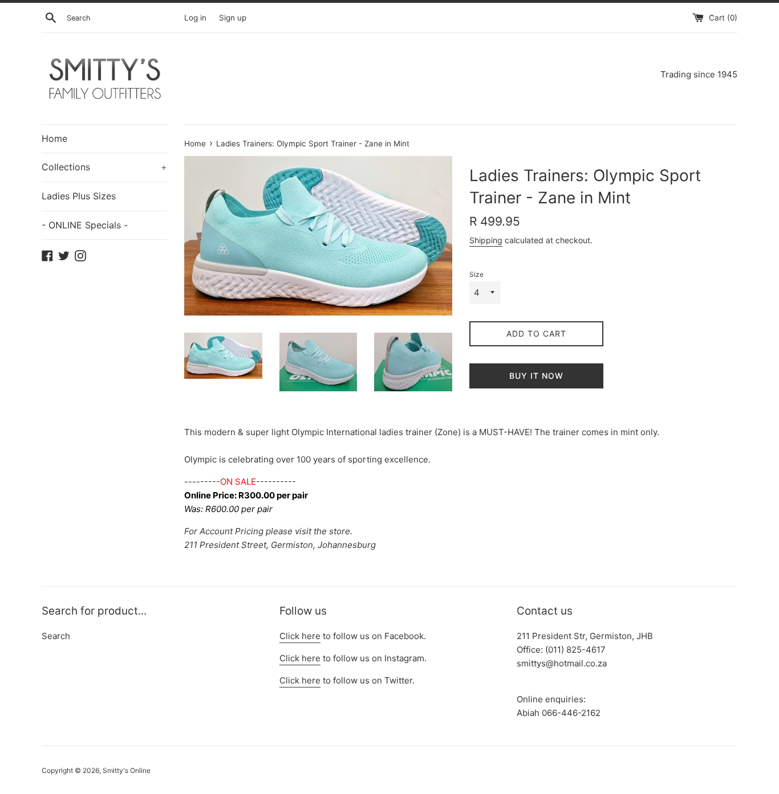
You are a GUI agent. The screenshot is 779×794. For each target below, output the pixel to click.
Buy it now (536, 375)
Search (56, 636)
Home (54, 138)
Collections (104, 167)
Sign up (232, 17)
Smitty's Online (127, 770)
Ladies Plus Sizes (79, 196)
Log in (195, 17)
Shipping (485, 240)
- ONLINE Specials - (85, 225)
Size (476, 274)
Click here (299, 636)
